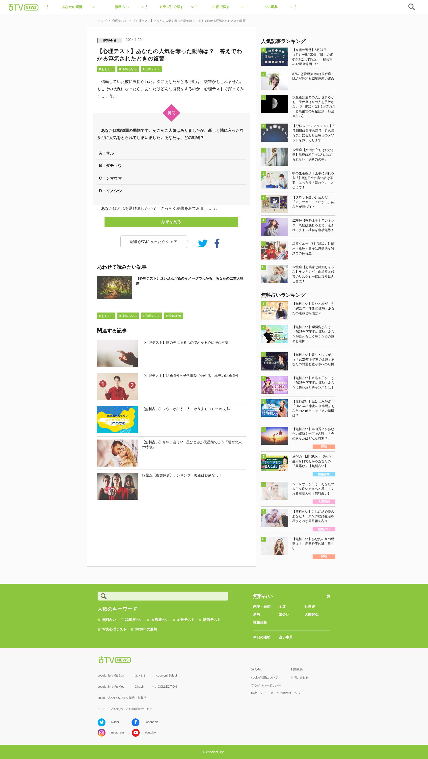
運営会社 (257, 669)
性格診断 (260, 622)
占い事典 (286, 637)
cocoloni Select (166, 675)
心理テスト (186, 620)
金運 (282, 606)
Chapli (139, 686)
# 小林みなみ (128, 69)
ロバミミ (140, 675)
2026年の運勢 (146, 629)
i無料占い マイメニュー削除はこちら (275, 693)
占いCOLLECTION (164, 686)
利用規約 (297, 669)
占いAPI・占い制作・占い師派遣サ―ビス (125, 709)
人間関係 (312, 614)
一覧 (326, 596)
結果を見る (171, 222)
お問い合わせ (300, 677)
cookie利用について (264, 677)
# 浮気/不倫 (173, 316)
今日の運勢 (261, 637)
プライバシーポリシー (266, 685)
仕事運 (310, 606)
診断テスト (212, 620)
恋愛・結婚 (261, 606)
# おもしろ (106, 69)
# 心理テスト (151, 69)
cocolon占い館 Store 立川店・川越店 (122, 698)
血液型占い (160, 620)
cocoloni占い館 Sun (111, 675)
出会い (284, 614)
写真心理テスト (114, 629)
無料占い (109, 620)
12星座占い (134, 620)
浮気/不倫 (110, 40)
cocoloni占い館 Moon (112, 686)
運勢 (256, 614)
